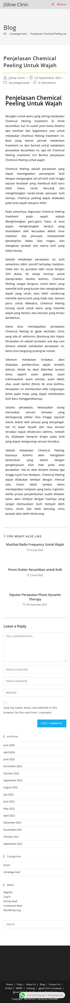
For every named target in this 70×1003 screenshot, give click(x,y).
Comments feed (13, 905)
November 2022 (13, 766)
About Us (31, 984)
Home (9, 984)
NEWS (19, 988)
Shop (19, 984)
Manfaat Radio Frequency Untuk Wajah (35, 544)
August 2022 (11, 787)
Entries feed (10, 901)
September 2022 (13, 780)
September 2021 (13, 844)
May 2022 (9, 808)
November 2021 (13, 829)
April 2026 (9, 752)
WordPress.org (12, 910)
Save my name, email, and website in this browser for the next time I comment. (30, 710)
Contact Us (54, 984)
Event (7, 865)
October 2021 (11, 836)
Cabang (30, 988)
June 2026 (9, 745)
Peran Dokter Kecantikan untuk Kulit (35, 569)
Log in (7, 896)
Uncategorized (19, 83)
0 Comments (47, 83)
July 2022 (9, 794)
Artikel (8, 988)
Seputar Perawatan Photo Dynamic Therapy (35, 597)
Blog (42, 984)
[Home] (5, 33)
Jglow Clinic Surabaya (50, 988)
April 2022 (9, 815)
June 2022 (9, 801)
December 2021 (12, 822)
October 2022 (11, 773)
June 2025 (9, 759)
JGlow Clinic (16, 4)
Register (8, 892)
